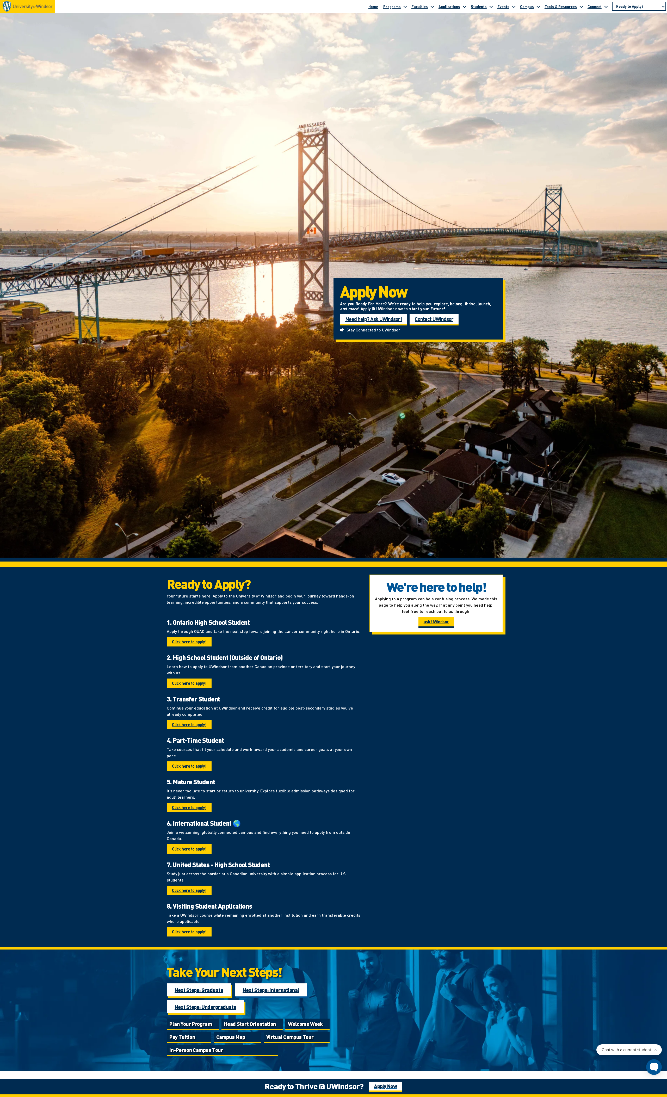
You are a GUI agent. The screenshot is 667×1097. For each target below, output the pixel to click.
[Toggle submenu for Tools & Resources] (581, 6)
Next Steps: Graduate (199, 990)
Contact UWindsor (434, 319)
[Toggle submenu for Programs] (405, 6)
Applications (449, 6)
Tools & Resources (561, 6)
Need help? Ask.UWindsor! (373, 319)
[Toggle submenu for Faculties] (432, 6)
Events (503, 6)
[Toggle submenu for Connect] (606, 6)
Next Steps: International (271, 990)
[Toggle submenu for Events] (513, 6)
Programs (392, 6)
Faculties (419, 6)
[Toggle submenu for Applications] (464, 6)
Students (479, 6)
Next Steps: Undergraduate (205, 1006)
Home (373, 6)
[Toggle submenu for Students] (491, 6)
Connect (595, 6)
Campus (527, 6)
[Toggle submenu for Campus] (538, 6)
